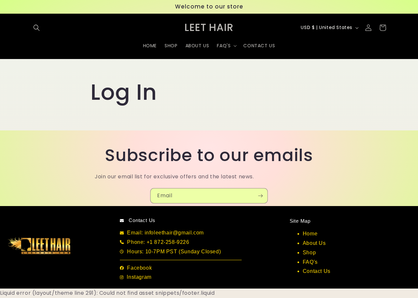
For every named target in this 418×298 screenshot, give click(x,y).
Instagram (139, 277)
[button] (36, 28)
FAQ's (310, 262)
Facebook (139, 268)
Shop (309, 252)
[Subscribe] (260, 195)
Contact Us (316, 271)
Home (310, 233)
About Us (314, 243)
